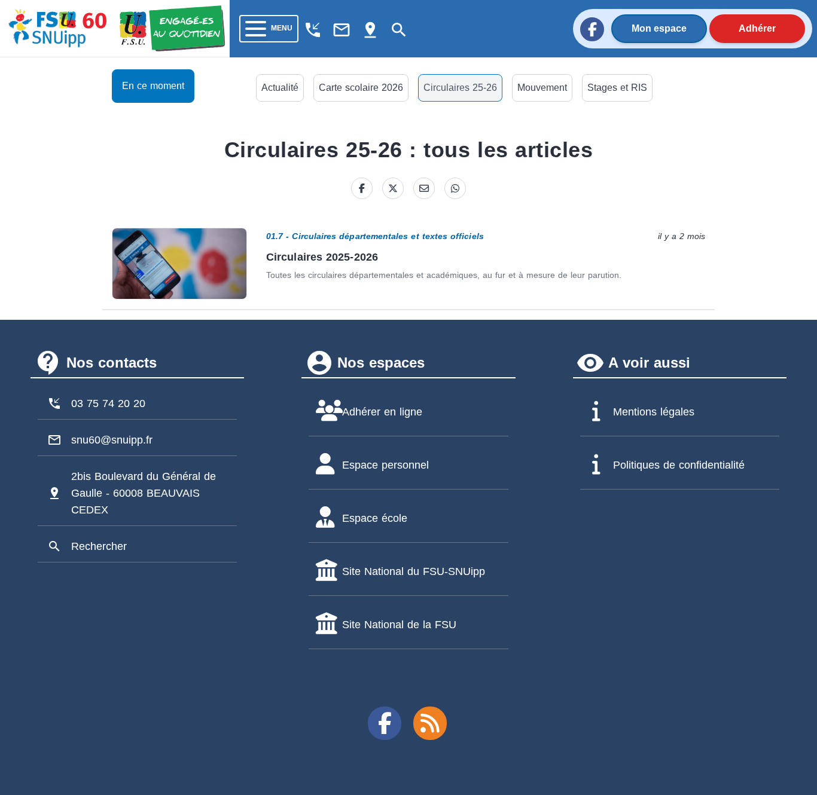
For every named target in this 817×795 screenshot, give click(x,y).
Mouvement (542, 87)
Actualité (279, 87)
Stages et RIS (617, 87)
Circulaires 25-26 (460, 87)
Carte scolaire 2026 (361, 87)
